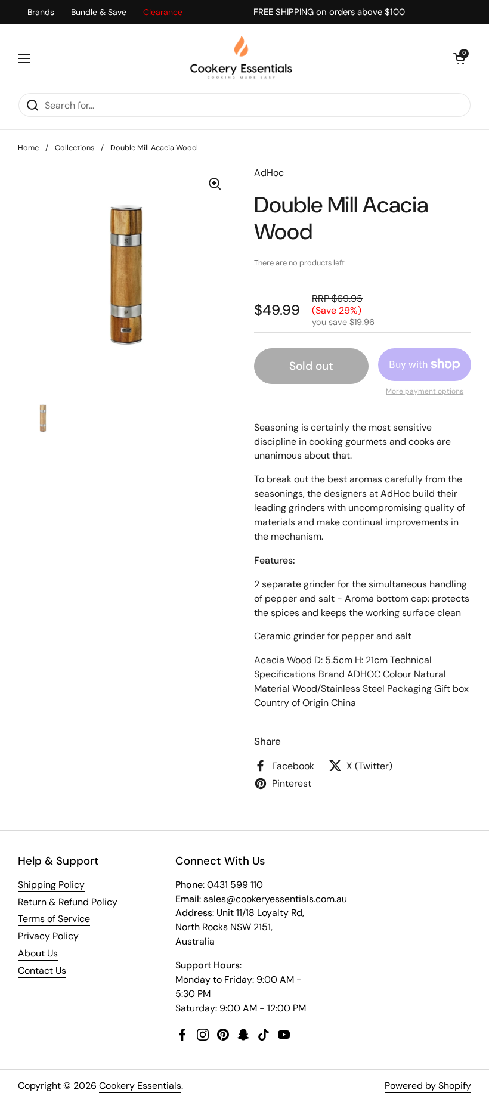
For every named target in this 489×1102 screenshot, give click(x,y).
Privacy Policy (48, 936)
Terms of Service (54, 918)
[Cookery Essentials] (241, 58)
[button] (459, 58)
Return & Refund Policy (67, 902)
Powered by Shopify (428, 1085)
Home (28, 148)
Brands (40, 12)
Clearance (162, 12)
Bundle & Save (98, 12)
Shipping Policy (51, 884)
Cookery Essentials (140, 1085)
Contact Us (42, 970)
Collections (74, 148)
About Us (38, 953)
